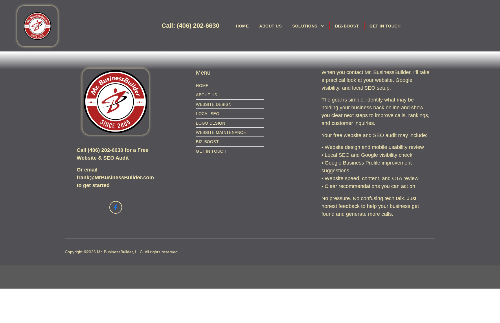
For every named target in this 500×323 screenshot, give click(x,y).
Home (242, 26)
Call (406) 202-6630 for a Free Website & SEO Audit (112, 154)
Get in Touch (385, 26)
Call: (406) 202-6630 (190, 25)
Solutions (304, 26)
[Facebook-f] (115, 207)
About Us (270, 26)
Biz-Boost (347, 26)
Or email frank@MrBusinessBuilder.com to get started (115, 177)
